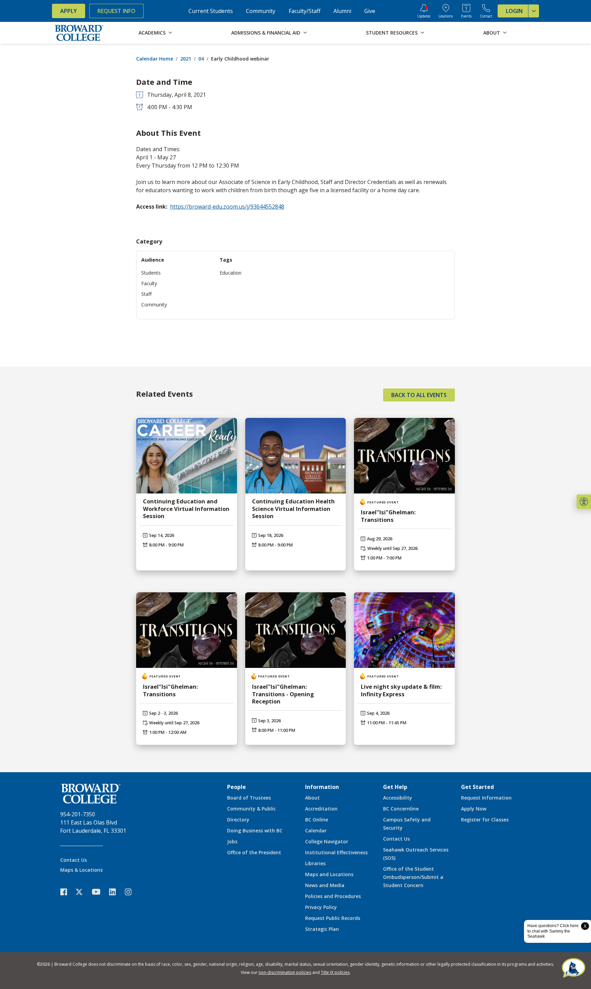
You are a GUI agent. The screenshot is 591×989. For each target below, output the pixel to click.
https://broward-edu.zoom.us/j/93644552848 (227, 206)
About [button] (491, 32)
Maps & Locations (81, 870)
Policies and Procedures (333, 896)
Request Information (486, 797)
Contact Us (73, 860)
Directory (238, 819)
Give (369, 11)
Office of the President (254, 852)
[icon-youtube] (99, 891)
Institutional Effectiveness (336, 852)
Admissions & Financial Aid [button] (265, 32)
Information (322, 787)
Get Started (477, 787)
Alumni (342, 11)
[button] (584, 501)
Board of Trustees (249, 797)
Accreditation (321, 808)
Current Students (210, 11)
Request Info (116, 11)
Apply (68, 11)
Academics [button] (152, 32)
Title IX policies (335, 972)
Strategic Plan (322, 929)
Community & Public (251, 808)
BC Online (316, 819)
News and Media (324, 885)
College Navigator (326, 841)
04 (201, 58)
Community (260, 11)
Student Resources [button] (392, 32)
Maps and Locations (329, 874)
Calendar (316, 830)
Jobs (232, 841)
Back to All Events (419, 395)
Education (230, 272)
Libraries (315, 863)
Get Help (395, 787)
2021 (185, 58)
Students (151, 272)
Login (514, 11)
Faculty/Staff (304, 11)
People (236, 787)
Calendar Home (154, 58)
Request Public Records (332, 918)
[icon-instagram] (132, 891)
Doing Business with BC (255, 830)
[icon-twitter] (83, 891)
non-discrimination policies (285, 972)
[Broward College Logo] (79, 33)
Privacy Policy (321, 907)
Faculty (149, 283)
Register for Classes (485, 819)
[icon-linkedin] (116, 891)
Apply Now (473, 808)
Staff (146, 294)
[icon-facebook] (67, 891)
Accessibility (397, 797)
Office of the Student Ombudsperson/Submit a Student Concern (413, 877)
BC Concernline (401, 808)
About (312, 797)
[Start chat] (574, 968)
